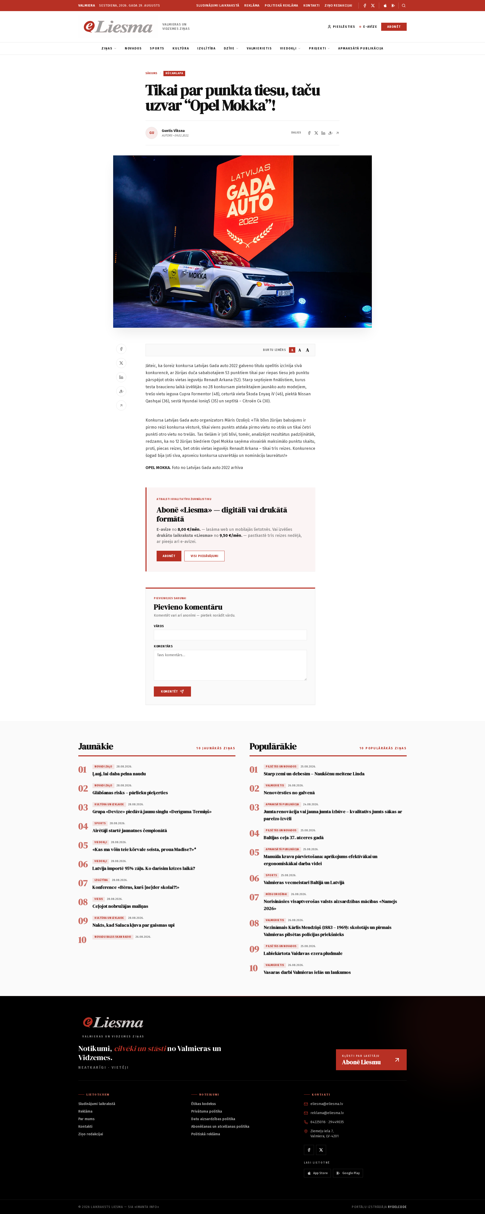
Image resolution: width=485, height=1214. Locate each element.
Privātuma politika (206, 1111)
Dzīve (229, 48)
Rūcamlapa (174, 73)
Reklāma (252, 5)
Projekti (317, 48)
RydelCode (397, 1207)
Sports (157, 48)
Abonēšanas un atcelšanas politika (220, 1126)
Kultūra (181, 48)
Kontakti (311, 5)
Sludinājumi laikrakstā (217, 5)
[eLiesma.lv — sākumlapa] (118, 26)
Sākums (152, 73)
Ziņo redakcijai (338, 5)
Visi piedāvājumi (205, 556)
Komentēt (169, 691)
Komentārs (163, 646)
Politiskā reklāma (281, 5)
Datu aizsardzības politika (213, 1119)
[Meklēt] (402, 6)
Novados (133, 48)
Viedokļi (288, 48)
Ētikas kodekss (203, 1104)
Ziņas (107, 48)
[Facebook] (365, 6)
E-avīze (370, 27)
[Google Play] (393, 6)
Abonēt (394, 27)
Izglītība (206, 48)
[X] (373, 6)
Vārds (159, 626)
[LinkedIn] (323, 133)
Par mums (86, 1119)
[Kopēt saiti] (337, 133)
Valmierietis (259, 48)
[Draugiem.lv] (330, 133)
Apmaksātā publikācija (360, 48)
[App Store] (385, 6)
